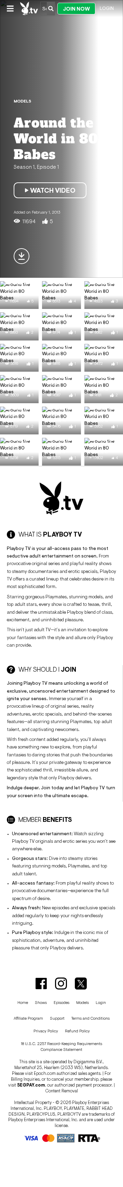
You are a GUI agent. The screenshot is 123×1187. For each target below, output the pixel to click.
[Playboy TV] (29, 8)
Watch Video (53, 190)
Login (107, 8)
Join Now (76, 8)
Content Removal (61, 1091)
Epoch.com (45, 1073)
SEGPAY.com (31, 1085)
